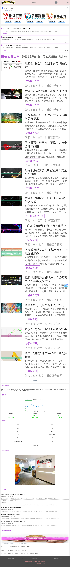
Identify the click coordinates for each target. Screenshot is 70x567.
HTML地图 (42, 561)
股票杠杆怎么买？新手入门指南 (44, 305)
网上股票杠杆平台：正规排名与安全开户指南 (46, 144)
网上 (18, 431)
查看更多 (35, 380)
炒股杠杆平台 (32, 343)
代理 (52, 441)
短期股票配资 (5, 33)
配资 (52, 425)
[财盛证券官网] (8, 2)
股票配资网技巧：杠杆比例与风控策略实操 (46, 200)
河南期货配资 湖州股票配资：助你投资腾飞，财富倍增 (13, 550)
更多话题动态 (35, 445)
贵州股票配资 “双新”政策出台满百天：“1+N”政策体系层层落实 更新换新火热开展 (19, 554)
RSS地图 (38, 561)
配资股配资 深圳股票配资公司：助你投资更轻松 (11, 514)
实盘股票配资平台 (18, 441)
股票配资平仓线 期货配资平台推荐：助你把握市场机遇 (13, 521)
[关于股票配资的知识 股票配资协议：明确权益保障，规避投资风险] (35, 538)
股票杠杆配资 (52, 434)
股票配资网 (31, 240)
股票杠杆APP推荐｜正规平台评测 (46, 91)
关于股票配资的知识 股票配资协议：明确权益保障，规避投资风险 (16, 544)
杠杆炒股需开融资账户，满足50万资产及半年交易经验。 (46, 279)
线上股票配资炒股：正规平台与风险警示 (12, 37)
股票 (18, 425)
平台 (52, 428)
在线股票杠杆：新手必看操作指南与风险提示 (46, 116)
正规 (18, 428)
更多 (66, 8)
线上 (18, 437)
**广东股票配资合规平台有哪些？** (46, 226)
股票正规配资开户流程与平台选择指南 (46, 355)
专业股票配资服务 (34, 216)
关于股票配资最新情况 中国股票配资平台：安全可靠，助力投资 (15, 546)
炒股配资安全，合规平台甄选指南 (46, 329)
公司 (52, 431)
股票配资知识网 (38, 563)
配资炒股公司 (5, 50)
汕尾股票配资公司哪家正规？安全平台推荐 (46, 172)
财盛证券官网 (32, 132)
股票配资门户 (5, 42)
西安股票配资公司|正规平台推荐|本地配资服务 (13, 45)
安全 (18, 434)
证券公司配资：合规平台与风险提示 (46, 65)
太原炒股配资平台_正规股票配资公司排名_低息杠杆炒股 (16, 29)
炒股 (52, 437)
